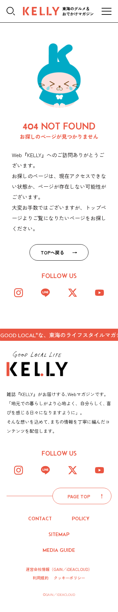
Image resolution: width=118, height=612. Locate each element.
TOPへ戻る (52, 252)
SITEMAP (59, 534)
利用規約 (41, 578)
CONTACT (40, 518)
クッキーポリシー (69, 578)
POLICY (80, 518)
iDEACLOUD (77, 569)
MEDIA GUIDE (59, 550)
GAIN (58, 569)
